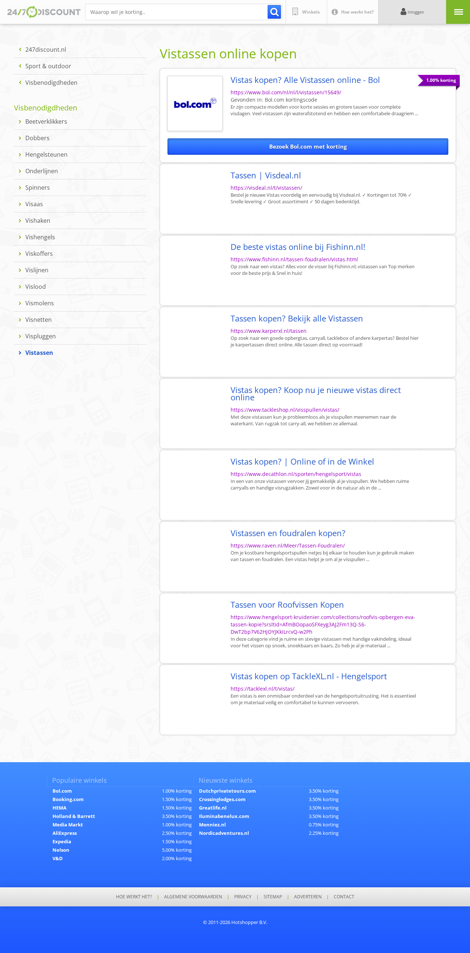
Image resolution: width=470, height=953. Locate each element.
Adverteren (308, 897)
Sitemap (273, 897)
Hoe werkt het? (134, 897)
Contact (344, 897)
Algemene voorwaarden (193, 897)
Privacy (243, 897)
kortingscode (291, 99)
